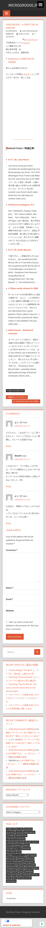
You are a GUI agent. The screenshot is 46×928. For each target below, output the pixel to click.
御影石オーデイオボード (17, 397)
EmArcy (26, 845)
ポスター (27, 74)
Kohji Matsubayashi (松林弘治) (22, 729)
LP (15, 858)
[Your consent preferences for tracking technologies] (42, 924)
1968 (8, 829)
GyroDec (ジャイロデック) (15, 855)
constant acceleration (16, 839)
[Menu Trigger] (40, 4)
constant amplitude (14, 842)
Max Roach (21, 858)
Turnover (25, 875)
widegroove (11, 881)
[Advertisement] (23, 105)
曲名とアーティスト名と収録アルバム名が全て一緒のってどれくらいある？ (23, 743)
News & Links (24, 34)
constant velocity (31, 842)
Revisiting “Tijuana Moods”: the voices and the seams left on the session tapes (21, 688)
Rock (8, 871)
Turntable (35, 875)
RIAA (36, 868)
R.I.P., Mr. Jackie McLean (19, 250)
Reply (8, 446)
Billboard (28, 829)
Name (9, 587)
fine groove (11, 852)
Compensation (21, 836)
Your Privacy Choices (19, 921)
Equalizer (26, 849)
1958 (8, 391)
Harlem (14, 391)
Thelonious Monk (13, 875)
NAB (27, 865)
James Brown (31, 855)
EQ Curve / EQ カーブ (14, 849)
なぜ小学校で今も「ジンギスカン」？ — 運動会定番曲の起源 (22, 764)
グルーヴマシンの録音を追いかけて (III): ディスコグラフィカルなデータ (22, 698)
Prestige (21, 868)
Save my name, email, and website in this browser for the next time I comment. (22, 625)
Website (10, 610)
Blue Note (10, 832)
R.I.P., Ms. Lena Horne (18, 159)
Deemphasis (17, 845)
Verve (9, 878)
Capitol (19, 832)
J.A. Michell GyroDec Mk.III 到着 (25, 401)
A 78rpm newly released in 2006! (23, 288)
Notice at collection (12, 925)
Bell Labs (19, 829)
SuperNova (29, 871)
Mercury (30, 858)
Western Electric (24, 878)
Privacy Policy (11, 898)
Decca (9, 845)
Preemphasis (11, 868)
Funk (19, 852)
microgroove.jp (23, 5)
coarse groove (29, 832)
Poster (21, 391)
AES (13, 829)
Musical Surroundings (15, 865)
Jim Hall (9, 858)
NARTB (32, 865)
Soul (21, 871)
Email (9, 599)
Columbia (10, 836)
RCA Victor (30, 868)
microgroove (29, 862)
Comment (11, 550)
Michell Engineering (14, 862)
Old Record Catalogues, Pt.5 (21, 204)
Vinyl (14, 878)
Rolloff (15, 871)
